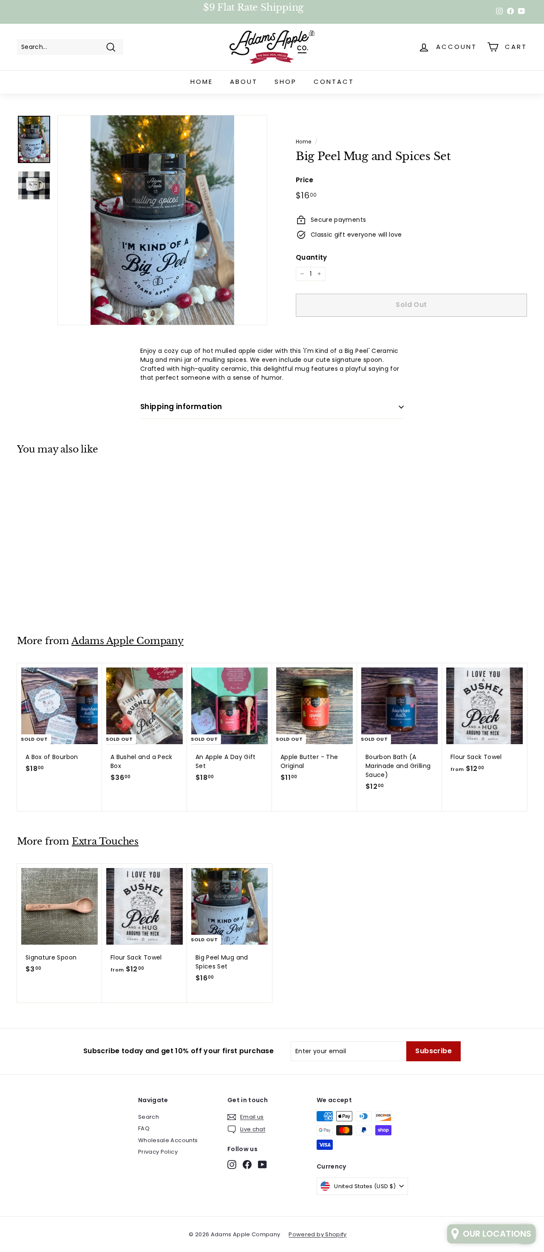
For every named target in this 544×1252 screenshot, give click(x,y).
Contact (334, 81)
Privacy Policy (158, 1152)
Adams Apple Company (127, 641)
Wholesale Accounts (168, 1140)
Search (148, 1117)
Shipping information (181, 406)
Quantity (311, 257)
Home (201, 81)
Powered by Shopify (317, 1234)
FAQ (144, 1128)
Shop (286, 81)
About (244, 81)
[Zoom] (162, 220)
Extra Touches (105, 841)
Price (305, 179)
